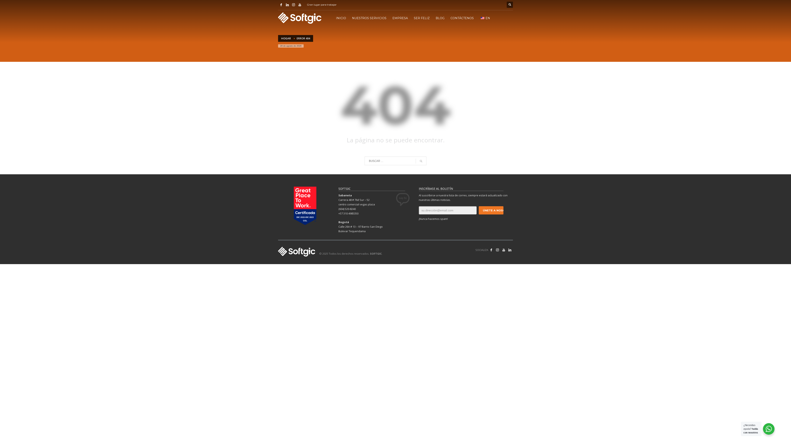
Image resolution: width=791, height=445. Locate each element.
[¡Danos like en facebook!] (491, 250)
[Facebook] (281, 5)
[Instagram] (293, 5)
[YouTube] (300, 5)
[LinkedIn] (287, 5)
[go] (421, 161)
